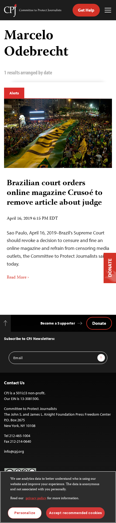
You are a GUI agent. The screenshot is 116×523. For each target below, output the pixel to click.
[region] (58, 497)
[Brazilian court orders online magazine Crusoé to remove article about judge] (58, 133)
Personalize (24, 513)
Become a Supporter (57, 323)
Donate (99, 323)
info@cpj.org (14, 451)
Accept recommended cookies (75, 513)
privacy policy (36, 498)
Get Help (86, 10)
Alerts (14, 93)
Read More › (18, 277)
